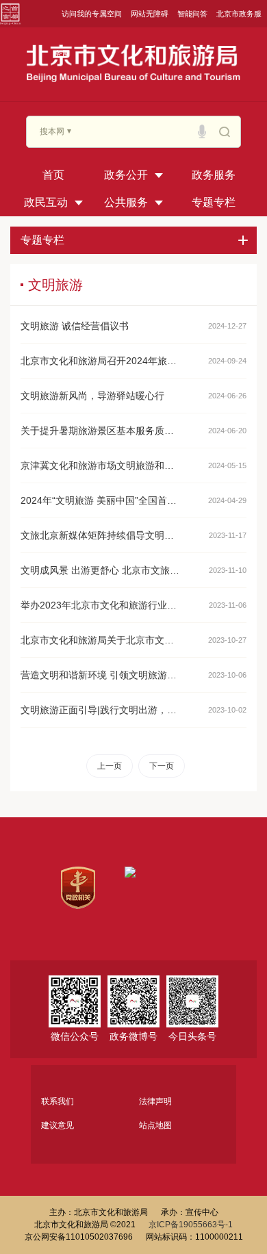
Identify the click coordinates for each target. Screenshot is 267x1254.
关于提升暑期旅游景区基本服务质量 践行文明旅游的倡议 (101, 430)
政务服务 (214, 175)
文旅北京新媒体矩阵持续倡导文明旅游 (101, 535)
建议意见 (57, 1125)
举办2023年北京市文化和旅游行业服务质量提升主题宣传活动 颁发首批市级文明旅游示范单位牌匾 (101, 605)
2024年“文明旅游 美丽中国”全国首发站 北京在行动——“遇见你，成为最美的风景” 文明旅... (101, 500)
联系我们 (57, 1101)
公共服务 (126, 202)
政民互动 (46, 202)
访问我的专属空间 (92, 14)
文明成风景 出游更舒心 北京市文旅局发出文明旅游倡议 (101, 570)
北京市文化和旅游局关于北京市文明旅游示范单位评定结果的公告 (101, 640)
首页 (53, 175)
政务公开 (126, 175)
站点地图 (155, 1125)
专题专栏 (214, 202)
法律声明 (155, 1101)
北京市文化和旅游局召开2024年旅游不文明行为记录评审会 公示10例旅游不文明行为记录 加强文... (101, 360)
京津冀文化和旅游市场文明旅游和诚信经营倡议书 (101, 465)
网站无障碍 (149, 14)
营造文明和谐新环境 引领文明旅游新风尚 (101, 674)
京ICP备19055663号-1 (191, 1224)
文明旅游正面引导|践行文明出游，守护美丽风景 (101, 709)
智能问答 (192, 14)
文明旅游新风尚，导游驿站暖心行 (92, 395)
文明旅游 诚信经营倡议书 (75, 325)
